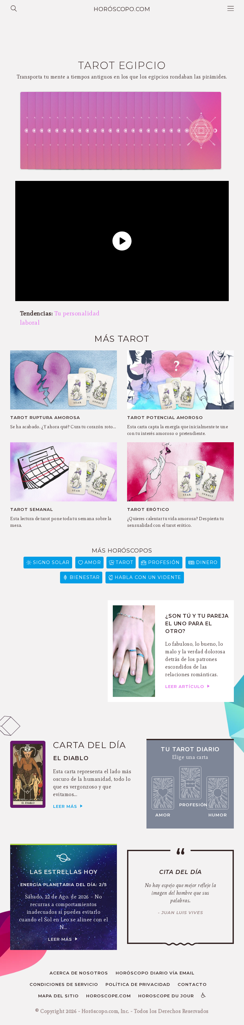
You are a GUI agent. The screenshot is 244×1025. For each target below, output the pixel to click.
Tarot (124, 562)
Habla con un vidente (148, 577)
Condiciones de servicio (64, 984)
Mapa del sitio (58, 995)
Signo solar (51, 562)
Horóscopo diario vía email (155, 972)
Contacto (192, 984)
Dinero (207, 562)
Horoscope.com (108, 995)
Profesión (164, 562)
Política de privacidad (137, 984)
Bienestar (85, 577)
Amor (93, 562)
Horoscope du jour (166, 995)
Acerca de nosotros (79, 972)
